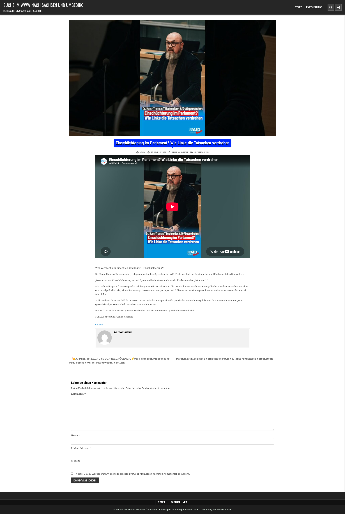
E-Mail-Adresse (81, 448)
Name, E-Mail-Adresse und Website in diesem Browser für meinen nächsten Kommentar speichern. (133, 473)
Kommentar (78, 393)
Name (75, 435)
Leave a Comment (180, 152)
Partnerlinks (314, 7)
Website (75, 460)
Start (298, 7)
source (99, 324)
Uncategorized (201, 152)
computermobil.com (187, 509)
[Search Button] (331, 7)
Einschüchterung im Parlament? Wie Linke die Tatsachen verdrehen (172, 142)
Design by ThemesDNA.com (216, 509)
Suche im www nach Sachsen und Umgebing (43, 5)
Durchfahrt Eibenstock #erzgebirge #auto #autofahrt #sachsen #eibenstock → (226, 358)
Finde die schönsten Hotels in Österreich (135, 509)
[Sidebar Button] (338, 7)
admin (142, 152)
